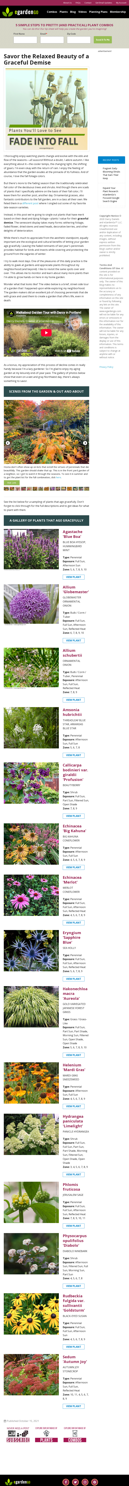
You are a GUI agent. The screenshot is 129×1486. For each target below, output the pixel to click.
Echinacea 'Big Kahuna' (74, 835)
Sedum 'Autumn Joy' (75, 1366)
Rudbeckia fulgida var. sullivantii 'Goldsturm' (74, 1310)
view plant (73, 584)
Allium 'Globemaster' (76, 596)
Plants (64, 12)
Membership (118, 12)
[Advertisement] (111, 100)
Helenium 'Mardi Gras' (74, 1074)
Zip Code (71, 33)
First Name (19, 33)
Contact (87, 2)
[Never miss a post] (18, 1441)
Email (43, 33)
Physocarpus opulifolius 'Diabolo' (75, 1247)
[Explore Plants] (46, 1441)
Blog (73, 12)
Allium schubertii (72, 660)
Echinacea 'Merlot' (72, 887)
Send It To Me (103, 39)
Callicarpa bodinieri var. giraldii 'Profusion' (75, 779)
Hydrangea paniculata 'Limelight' (73, 1128)
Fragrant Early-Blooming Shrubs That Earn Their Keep (111, 173)
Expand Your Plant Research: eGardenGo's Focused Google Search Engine (111, 194)
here (58, 477)
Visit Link (11, 482)
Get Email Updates (103, 2)
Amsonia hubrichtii (72, 719)
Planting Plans (98, 12)
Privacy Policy (106, 366)
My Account (121, 2)
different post (30, 203)
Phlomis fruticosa (71, 1194)
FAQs (78, 2)
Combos (52, 12)
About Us (67, 2)
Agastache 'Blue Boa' (72, 541)
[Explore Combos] (75, 1441)
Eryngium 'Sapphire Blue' (72, 944)
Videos (82, 12)
